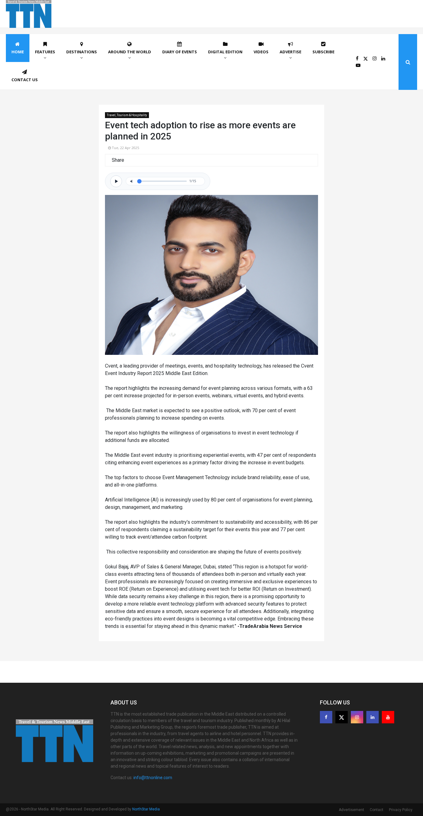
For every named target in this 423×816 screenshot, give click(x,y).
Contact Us (24, 79)
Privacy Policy (400, 810)
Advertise (290, 52)
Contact (376, 810)
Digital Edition (225, 52)
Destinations (81, 52)
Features (45, 52)
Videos (261, 52)
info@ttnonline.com (152, 777)
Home (17, 52)
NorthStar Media (146, 809)
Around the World (129, 52)
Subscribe (323, 52)
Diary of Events (179, 52)
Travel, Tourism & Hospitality (127, 115)
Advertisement (351, 810)
